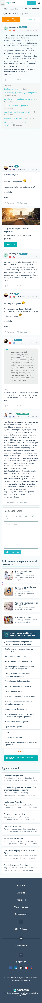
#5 (36, 343)
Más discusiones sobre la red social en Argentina (19, 758)
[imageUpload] (19, 516)
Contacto (21, 893)
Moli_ (11, 340)
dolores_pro (13, 27)
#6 (36, 416)
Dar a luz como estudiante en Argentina (19, 99)
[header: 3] (29, 516)
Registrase (31, 3)
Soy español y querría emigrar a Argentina (20, 92)
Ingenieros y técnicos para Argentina (18, 112)
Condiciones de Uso (21, 981)
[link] (16, 516)
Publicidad (21, 900)
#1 (36, 30)
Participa (21, 752)
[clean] (6, 519)
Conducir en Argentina (12, 89)
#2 (36, 169)
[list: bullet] (26, 516)
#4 (36, 297)
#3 (36, 257)
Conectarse (21, 3)
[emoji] (22, 516)
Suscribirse (31, 19)
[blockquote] (13, 516)
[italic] (9, 516)
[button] (32, 516)
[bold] (6, 516)
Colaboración (21, 914)
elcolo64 (12, 413)
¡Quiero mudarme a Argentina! (16, 105)
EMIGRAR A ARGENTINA (13, 118)
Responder (23, 80)
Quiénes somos (21, 907)
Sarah (11, 166)
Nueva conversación (11, 19)
